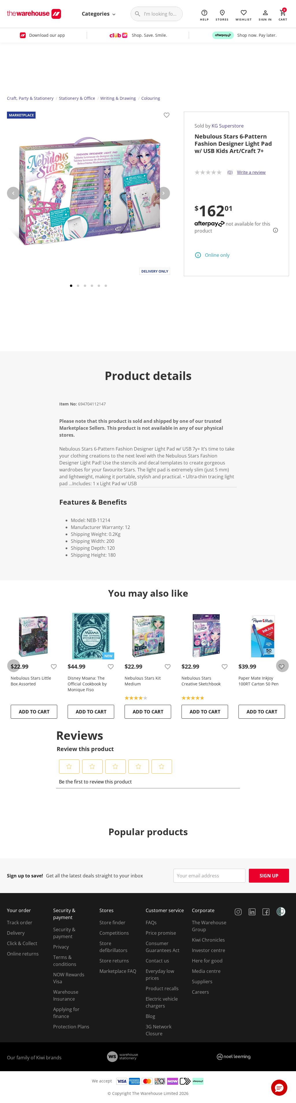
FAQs (151, 922)
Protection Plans (71, 1026)
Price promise (161, 933)
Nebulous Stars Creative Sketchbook (201, 681)
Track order (19, 922)
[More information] (273, 230)
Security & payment (64, 933)
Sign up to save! (25, 876)
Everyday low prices (160, 974)
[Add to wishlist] (166, 116)
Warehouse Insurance (65, 995)
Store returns (114, 961)
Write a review (251, 172)
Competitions (114, 933)
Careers (200, 992)
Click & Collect (22, 943)
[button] (265, 15)
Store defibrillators (113, 946)
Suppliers (202, 981)
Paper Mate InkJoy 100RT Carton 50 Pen (258, 681)
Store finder (112, 922)
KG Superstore (228, 126)
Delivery (16, 933)
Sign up (269, 876)
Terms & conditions (64, 960)
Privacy (61, 947)
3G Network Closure (158, 1030)
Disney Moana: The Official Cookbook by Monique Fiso (87, 683)
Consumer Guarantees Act (163, 946)
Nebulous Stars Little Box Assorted (31, 681)
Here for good (207, 961)
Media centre (206, 971)
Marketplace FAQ (117, 971)
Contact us (157, 961)
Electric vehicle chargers (162, 1002)
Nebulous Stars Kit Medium (143, 681)
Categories (96, 13)
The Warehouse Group (209, 926)
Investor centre (208, 950)
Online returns (23, 954)
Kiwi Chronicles (208, 940)
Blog (150, 1016)
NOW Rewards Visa (68, 978)
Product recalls (162, 988)
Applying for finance (66, 1012)
